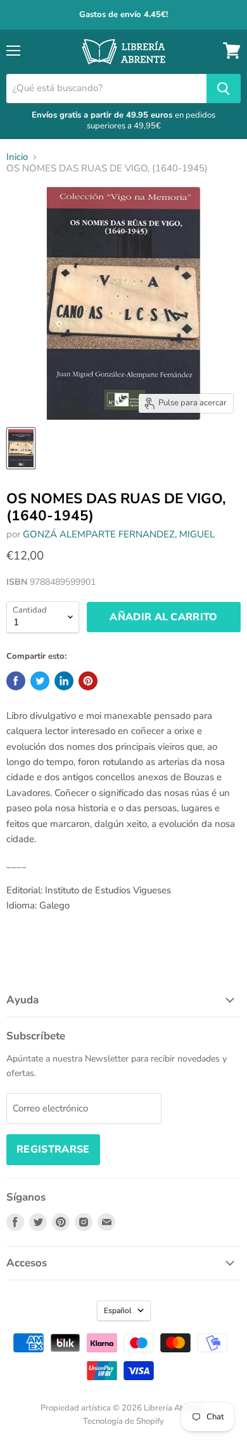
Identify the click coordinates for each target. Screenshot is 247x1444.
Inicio (17, 157)
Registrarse (53, 1149)
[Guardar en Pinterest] (88, 680)
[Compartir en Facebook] (15, 680)
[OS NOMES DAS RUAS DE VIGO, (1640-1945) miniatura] (21, 448)
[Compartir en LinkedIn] (63, 680)
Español (118, 1311)
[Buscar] (223, 88)
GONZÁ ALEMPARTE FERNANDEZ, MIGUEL (119, 534)
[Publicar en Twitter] (39, 680)
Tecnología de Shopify (123, 1421)
